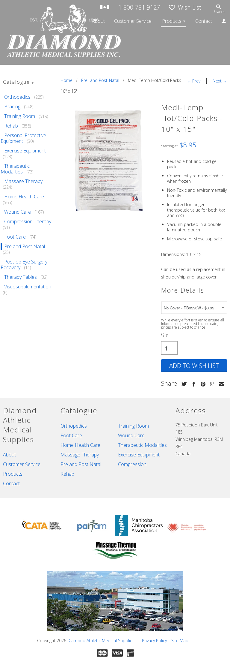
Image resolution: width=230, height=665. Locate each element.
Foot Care (15, 236)
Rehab (11, 125)
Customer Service (133, 21)
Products (173, 21)
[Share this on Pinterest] (201, 384)
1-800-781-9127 (139, 8)
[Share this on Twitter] (182, 384)
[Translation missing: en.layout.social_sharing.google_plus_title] (211, 384)
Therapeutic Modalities (15, 169)
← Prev (193, 81)
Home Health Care (24, 196)
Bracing (12, 106)
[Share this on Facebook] (192, 384)
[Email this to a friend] (220, 384)
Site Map (179, 640)
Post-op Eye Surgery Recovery (24, 264)
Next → (220, 81)
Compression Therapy (27, 221)
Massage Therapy (23, 181)
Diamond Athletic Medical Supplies (101, 640)
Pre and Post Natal (24, 246)
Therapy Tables (20, 277)
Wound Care (17, 212)
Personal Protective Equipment (23, 138)
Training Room (19, 116)
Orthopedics (17, 97)
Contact (203, 21)
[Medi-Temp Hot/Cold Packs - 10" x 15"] (107, 160)
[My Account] (223, 22)
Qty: (165, 334)
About (98, 21)
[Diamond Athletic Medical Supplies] (29, 32)
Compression (132, 464)
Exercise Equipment (25, 150)
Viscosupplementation (27, 286)
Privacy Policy (154, 640)
